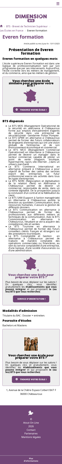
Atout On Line (31, 422)
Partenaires (31, 433)
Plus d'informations (31, 459)
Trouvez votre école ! (33, 109)
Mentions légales (31, 437)
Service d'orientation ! (31, 298)
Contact (31, 430)
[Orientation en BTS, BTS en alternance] (1, 26)
